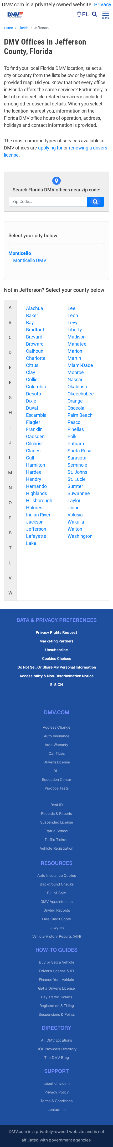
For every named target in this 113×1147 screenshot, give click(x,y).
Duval (32, 408)
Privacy (102, 4)
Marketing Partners (56, 641)
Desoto (33, 393)
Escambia (36, 415)
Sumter (75, 486)
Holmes (34, 507)
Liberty (75, 329)
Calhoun (34, 351)
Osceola (76, 408)
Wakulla (76, 522)
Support (56, 1071)
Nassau (76, 379)
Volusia (75, 514)
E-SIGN (56, 684)
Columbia (36, 386)
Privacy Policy (56, 1092)
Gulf (30, 458)
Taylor (74, 500)
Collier (32, 379)
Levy (73, 322)
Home (8, 28)
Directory (56, 1027)
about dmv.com (57, 1083)
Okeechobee (81, 393)
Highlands (36, 493)
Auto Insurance (56, 736)
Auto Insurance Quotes (56, 875)
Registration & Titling (56, 1005)
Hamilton (35, 465)
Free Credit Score (56, 919)
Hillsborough (39, 500)
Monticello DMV (29, 260)
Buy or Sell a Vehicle (56, 962)
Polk (72, 436)
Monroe (76, 372)
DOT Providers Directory (57, 1049)
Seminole (77, 465)
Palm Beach (80, 415)
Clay (30, 372)
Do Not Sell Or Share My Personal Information (56, 667)
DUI (56, 770)
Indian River (38, 514)
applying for (50, 148)
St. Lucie (77, 479)
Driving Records (56, 910)
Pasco (74, 422)
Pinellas (76, 429)
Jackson (35, 522)
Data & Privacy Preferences (57, 620)
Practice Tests (57, 788)
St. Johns (77, 472)
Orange (75, 401)
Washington (80, 536)
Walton (75, 529)
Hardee (34, 472)
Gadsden (35, 436)
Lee (71, 308)
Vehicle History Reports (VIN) (56, 936)
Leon (73, 315)
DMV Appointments (56, 901)
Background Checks (57, 884)
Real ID (56, 804)
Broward (35, 344)
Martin (74, 358)
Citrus (32, 365)
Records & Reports (56, 813)
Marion (75, 351)
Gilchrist (34, 443)
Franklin (34, 429)
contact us (56, 1109)
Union (74, 507)
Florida (23, 28)
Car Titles (57, 753)
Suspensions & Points (57, 1014)
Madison (77, 337)
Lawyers (56, 927)
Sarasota (77, 458)
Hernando (36, 486)
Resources (57, 863)
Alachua (34, 308)
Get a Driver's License (56, 988)
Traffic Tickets (56, 839)
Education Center (56, 779)
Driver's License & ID (56, 971)
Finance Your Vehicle (56, 979)
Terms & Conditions (56, 1100)
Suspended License (56, 822)
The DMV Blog (56, 1057)
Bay (30, 322)
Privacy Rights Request (56, 632)
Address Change (56, 727)
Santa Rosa (79, 450)
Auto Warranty (56, 744)
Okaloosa (77, 386)
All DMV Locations (56, 1040)
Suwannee (79, 493)
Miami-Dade (80, 365)
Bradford (35, 329)
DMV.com (56, 712)
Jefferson (36, 529)
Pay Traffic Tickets (56, 997)
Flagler (33, 422)
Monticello (19, 253)
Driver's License (56, 762)
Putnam (76, 443)
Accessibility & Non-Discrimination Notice (56, 676)
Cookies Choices (56, 658)
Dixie (31, 401)
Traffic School (56, 831)
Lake (31, 543)
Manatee (77, 344)
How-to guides (56, 949)
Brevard (34, 337)
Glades (33, 450)
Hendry (33, 479)
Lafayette (36, 536)
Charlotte (35, 358)
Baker (32, 315)
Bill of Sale (56, 893)
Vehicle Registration (56, 848)
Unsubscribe (56, 649)
